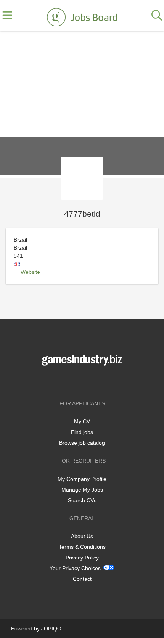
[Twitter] (83, 381)
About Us (82, 536)
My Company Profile (82, 479)
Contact (82, 579)
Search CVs (82, 500)
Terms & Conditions (82, 547)
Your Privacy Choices (75, 568)
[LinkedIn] (94, 381)
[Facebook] (70, 381)
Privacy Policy (82, 557)
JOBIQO (51, 628)
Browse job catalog (82, 443)
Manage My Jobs (82, 490)
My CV (82, 421)
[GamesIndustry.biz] (82, 16)
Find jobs (82, 432)
